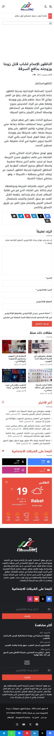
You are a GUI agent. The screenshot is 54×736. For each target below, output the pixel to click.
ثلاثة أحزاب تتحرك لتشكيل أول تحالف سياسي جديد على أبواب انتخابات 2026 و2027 (28, 427)
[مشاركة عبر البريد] (13, 216)
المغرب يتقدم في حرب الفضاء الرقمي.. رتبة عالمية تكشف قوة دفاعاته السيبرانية (28, 434)
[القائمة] (3, 8)
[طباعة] (46, 221)
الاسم (48, 278)
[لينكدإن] (33, 216)
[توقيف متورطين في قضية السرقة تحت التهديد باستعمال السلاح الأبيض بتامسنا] (40, 346)
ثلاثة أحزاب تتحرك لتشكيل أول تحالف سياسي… (43, 387)
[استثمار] (27, 6)
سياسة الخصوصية (23, 717)
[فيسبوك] (46, 216)
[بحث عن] (50, 8)
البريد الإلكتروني (44, 290)
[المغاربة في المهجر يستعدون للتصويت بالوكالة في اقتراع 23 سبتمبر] (14, 346)
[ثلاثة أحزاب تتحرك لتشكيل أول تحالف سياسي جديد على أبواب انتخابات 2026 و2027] (40, 375)
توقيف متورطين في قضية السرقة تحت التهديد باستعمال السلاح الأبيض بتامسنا (29, 412)
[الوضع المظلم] (45, 8)
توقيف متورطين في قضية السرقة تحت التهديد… (43, 358)
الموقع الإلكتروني (44, 301)
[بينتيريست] (26, 216)
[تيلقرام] (20, 216)
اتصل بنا (35, 717)
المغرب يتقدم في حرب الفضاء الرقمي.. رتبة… (15, 386)
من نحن (44, 717)
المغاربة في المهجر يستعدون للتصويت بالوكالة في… (17, 358)
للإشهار (10, 717)
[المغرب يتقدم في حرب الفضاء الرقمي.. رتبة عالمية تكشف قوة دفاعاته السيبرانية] (14, 375)
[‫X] (40, 216)
